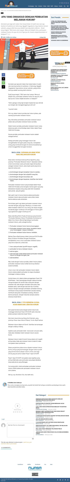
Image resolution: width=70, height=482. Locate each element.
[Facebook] (60, 3)
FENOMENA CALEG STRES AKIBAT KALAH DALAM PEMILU (59, 76)
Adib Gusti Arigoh (40, 426)
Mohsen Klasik (54, 85)
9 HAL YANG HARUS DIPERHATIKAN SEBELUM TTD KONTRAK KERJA (51, 407)
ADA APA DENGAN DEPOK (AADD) (44, 419)
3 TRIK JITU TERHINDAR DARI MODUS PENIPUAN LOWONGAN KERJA (59, 22)
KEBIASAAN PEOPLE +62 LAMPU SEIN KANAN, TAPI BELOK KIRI (52, 425)
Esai (5, 10)
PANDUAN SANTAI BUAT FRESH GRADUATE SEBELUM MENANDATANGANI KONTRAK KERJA (49, 399)
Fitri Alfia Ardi (54, 78)
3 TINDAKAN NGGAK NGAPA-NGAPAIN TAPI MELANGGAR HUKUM (52, 416)
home (2, 10)
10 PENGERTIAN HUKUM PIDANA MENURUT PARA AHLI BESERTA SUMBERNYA (59, 71)
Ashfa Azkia (39, 401)
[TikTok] (64, 3)
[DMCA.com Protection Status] (35, 475)
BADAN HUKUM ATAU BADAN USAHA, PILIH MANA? (58, 32)
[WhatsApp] (68, 3)
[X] (66, 3)
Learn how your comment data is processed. (16, 442)
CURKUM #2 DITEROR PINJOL (58, 80)
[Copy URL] (3, 87)
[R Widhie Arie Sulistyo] (2, 37)
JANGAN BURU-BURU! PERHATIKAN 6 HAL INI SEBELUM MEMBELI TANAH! (52, 432)
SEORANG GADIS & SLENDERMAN (59, 40)
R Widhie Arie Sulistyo (11, 37)
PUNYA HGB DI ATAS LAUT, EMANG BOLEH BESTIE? (59, 88)
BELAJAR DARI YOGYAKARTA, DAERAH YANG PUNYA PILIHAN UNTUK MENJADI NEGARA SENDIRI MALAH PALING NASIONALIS (60, 27)
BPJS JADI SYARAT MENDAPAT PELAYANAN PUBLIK (49, 429)
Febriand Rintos (55, 90)
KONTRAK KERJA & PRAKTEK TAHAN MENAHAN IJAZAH (50, 403)
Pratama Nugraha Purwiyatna (58, 73)
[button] (64, 6)
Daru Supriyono (40, 420)
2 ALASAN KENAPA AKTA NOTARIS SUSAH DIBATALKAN (50, 422)
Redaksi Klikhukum (56, 81)
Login (3, 419)
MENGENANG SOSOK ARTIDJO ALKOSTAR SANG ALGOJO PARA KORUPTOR (59, 37)
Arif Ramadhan (40, 413)
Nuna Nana (39, 404)
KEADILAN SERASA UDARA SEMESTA (57, 83)
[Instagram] (62, 3)
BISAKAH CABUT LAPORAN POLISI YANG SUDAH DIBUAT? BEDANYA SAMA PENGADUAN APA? (50, 412)
